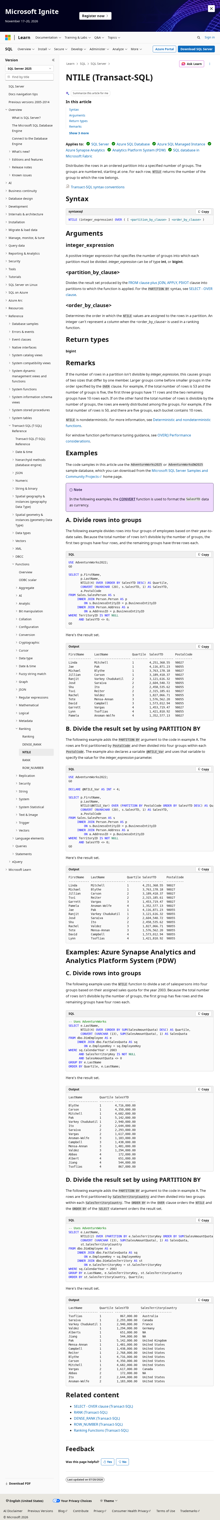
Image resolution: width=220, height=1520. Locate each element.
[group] (140, 812)
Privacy (99, 1511)
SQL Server (98, 64)
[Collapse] (53, 60)
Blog (61, 1511)
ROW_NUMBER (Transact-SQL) (98, 1424)
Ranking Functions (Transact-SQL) (101, 1430)
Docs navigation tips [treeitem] (23, 94)
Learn (70, 64)
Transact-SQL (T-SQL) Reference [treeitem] (30, 441)
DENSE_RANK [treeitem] (31, 744)
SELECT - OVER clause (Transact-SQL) (103, 1406)
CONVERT (127, 499)
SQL (83, 64)
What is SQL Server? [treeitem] (26, 118)
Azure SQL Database (133, 144)
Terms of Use (165, 1511)
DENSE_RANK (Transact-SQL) (97, 1418)
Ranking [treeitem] (28, 736)
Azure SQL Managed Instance (181, 144)
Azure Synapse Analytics (85, 150)
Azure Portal (164, 49)
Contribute (81, 1511)
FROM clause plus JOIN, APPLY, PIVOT (158, 282)
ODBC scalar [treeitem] (28, 580)
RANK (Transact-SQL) (90, 1412)
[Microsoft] (8, 37)
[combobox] (29, 68)
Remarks (75, 126)
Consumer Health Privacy (130, 1511)
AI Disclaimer (13, 1511)
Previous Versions (40, 1511)
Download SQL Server (196, 49)
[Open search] (198, 37)
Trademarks (188, 1511)
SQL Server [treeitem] (16, 86)
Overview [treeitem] (25, 572)
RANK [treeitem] (26, 760)
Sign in (210, 37)
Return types (78, 121)
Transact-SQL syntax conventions (98, 187)
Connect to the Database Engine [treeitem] (29, 141)
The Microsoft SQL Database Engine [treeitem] (32, 128)
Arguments (77, 115)
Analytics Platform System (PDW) (139, 150)
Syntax (74, 109)
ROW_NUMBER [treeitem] (33, 768)
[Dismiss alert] (211, 8)
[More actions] (209, 63)
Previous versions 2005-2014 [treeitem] (29, 102)
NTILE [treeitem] (26, 752)
